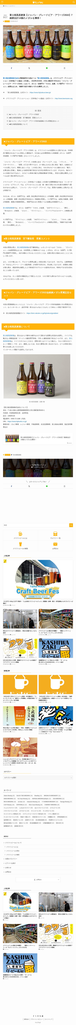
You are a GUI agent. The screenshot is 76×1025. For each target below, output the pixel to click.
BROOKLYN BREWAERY (52, 795)
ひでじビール (55, 807)
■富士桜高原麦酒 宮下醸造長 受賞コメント (25, 118)
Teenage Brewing (66, 801)
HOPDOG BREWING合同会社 (41, 798)
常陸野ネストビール (55, 820)
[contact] (42, 1016)
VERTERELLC (21, 804)
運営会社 (26, 1019)
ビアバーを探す (10, 863)
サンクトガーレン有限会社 (12, 814)
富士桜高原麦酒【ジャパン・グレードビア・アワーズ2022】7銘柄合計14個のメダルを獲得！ (45, 438)
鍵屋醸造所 (8, 826)
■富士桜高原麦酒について (18, 124)
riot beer (21, 801)
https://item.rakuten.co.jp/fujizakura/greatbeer (42, 313)
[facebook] (33, 1016)
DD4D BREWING (10, 798)
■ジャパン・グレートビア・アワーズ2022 (24, 114)
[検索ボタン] (74, 2)
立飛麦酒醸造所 (48, 823)
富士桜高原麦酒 (43, 78)
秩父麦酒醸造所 (35, 823)
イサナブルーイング (10, 811)
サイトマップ (48, 1019)
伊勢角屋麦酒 (62, 817)
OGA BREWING (58, 798)
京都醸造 (51, 817)
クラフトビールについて (13, 842)
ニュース (7, 21)
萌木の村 (59, 823)
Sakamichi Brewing (33, 801)
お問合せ (8, 872)
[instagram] (38, 1016)
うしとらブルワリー (10, 807)
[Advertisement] (38, 507)
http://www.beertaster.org (63, 98)
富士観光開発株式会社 (11, 78)
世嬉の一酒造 (25, 817)
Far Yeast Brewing (24, 798)
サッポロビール (48, 811)
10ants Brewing (9, 795)
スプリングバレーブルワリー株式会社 (34, 814)
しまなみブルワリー (26, 807)
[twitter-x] (36, 1016)
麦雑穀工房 (18, 826)
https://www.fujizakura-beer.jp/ (40, 92)
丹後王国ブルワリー (39, 817)
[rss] (40, 1016)
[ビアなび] (38, 2)
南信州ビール (18, 820)
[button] (11, 68)
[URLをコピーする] (64, 68)
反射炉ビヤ (29, 820)
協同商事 (7, 820)
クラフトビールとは (12, 847)
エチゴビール (24, 811)
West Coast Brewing (35, 804)
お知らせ (8, 867)
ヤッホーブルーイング (11, 817)
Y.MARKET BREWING (51, 804)
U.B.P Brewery (9, 804)
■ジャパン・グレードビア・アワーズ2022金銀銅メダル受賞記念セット (34, 121)
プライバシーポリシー (37, 1019)
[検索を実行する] (71, 525)
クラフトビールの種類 (12, 854)
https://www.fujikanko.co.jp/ (17, 421)
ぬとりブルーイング (41, 807)
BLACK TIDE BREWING (24, 795)
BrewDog (38, 795)
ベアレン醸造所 (53, 814)
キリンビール (36, 811)
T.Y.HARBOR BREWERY (50, 801)
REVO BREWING (10, 801)
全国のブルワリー (11, 859)
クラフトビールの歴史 (12, 851)
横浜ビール (23, 823)
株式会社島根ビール (10, 823)
